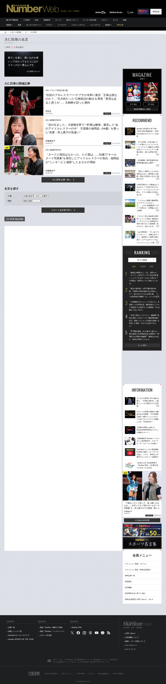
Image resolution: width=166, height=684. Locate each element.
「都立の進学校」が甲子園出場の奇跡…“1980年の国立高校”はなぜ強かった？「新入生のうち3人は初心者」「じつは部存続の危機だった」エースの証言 (144, 293)
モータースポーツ (33, 25)
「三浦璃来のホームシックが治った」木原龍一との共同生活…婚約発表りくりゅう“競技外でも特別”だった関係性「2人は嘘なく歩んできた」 (144, 306)
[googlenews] (103, 633)
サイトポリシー (131, 645)
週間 (151, 267)
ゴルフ (103, 20)
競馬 (124, 20)
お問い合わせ (130, 633)
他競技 (107, 25)
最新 (134, 267)
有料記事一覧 (130, 576)
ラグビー (49, 25)
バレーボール (95, 25)
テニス (115, 20)
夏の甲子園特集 (12, 20)
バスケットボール (78, 25)
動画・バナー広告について (135, 641)
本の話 (91, 674)
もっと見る (142, 345)
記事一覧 (11, 627)
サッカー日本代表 (89, 20)
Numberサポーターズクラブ (18, 635)
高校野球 (46, 20)
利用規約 (128, 582)
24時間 (142, 267)
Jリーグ (58, 20)
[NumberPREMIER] (143, 11)
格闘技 (8, 25)
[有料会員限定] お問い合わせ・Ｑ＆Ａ (139, 599)
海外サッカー (71, 20)
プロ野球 (26, 20)
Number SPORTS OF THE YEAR (20, 639)
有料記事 (120, 25)
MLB (36, 20)
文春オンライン (66, 674)
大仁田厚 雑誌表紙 (14, 219)
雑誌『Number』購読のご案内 (51, 627)
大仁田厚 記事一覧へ (61, 180)
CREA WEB (81, 674)
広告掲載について (132, 637)
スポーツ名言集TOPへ (61, 210)
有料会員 (156, 12)
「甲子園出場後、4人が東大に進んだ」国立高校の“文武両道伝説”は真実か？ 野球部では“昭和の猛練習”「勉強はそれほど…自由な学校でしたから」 (144, 335)
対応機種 (128, 587)
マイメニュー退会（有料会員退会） (138, 570)
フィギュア (62, 25)
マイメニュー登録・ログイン (136, 564)
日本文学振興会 (118, 674)
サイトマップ (130, 649)
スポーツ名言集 (15, 32)
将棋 (19, 25)
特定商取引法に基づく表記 (135, 593)
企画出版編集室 (103, 674)
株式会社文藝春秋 (51, 674)
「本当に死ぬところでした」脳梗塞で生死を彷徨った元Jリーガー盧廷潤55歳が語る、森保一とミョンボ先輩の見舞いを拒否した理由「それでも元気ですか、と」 (144, 320)
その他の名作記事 (142, 520)
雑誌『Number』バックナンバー (52, 631)
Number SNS (77, 627)
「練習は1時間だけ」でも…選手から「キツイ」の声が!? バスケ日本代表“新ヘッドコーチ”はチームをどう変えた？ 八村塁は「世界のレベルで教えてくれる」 (143, 278)
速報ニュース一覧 (15, 631)
